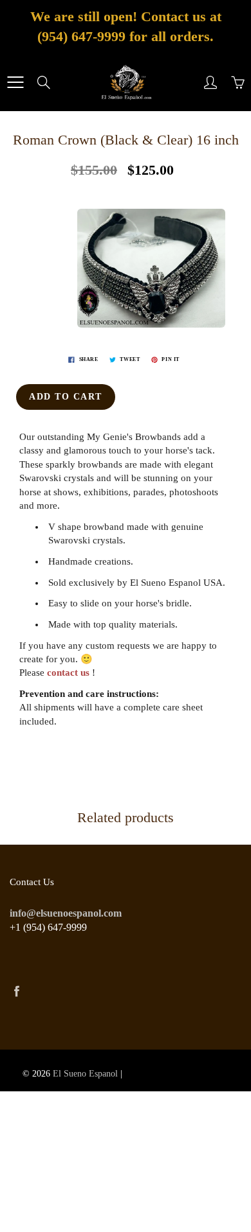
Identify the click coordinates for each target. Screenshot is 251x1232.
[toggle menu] (15, 82)
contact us (68, 672)
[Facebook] (16, 991)
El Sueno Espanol (85, 1073)
